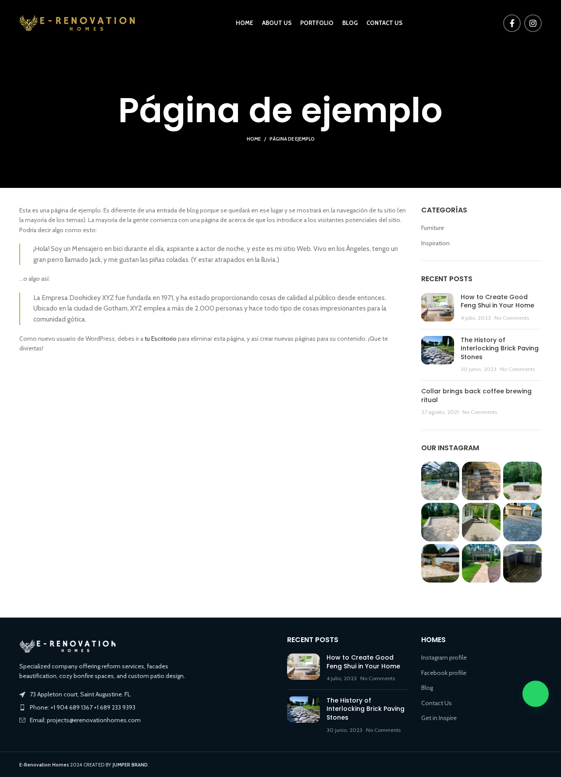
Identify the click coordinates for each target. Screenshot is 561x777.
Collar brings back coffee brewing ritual (476, 395)
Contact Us (436, 703)
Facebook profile (443, 673)
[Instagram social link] (533, 23)
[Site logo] (77, 22)
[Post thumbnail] (437, 307)
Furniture (432, 228)
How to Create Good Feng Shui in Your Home (497, 301)
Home (254, 139)
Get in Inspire (439, 718)
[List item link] (146, 707)
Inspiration (435, 243)
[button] (535, 694)
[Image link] (67, 645)
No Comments (511, 317)
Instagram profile (444, 657)
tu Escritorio (161, 339)
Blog (427, 688)
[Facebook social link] (512, 23)
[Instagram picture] (440, 481)
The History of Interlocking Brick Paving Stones (500, 348)
